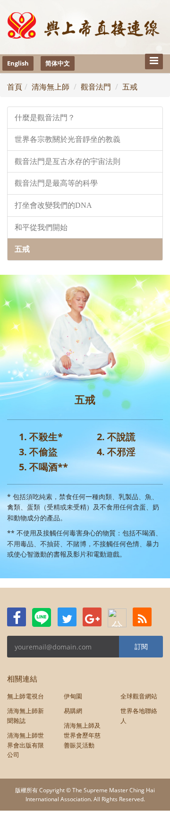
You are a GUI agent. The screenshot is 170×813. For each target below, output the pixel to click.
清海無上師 (50, 87)
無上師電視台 (25, 696)
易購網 (73, 710)
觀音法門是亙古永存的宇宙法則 (67, 161)
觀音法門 (96, 87)
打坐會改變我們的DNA (53, 205)
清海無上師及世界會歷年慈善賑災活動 (82, 735)
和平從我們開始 (41, 227)
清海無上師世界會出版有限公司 (25, 745)
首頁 (14, 87)
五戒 (129, 87)
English (18, 63)
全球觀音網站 (138, 696)
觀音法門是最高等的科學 (56, 183)
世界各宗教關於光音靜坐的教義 (67, 139)
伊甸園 (73, 696)
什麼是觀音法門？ (45, 118)
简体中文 (57, 63)
